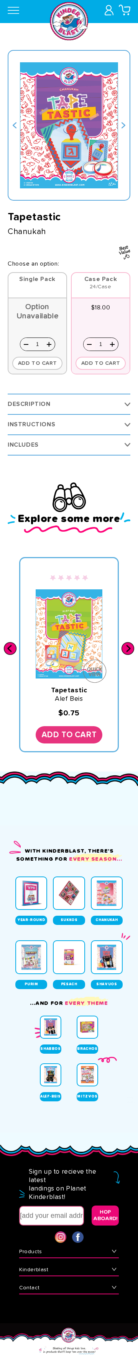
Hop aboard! (105, 1215)
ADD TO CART (100, 363)
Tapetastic (69, 690)
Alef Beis (69, 698)
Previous (14, 125)
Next (123, 125)
